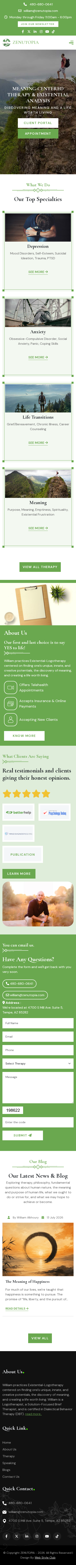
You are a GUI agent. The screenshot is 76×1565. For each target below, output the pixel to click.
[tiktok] (53, 32)
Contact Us (10, 1477)
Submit (21, 1135)
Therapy (8, 1456)
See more (36, 272)
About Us (9, 1449)
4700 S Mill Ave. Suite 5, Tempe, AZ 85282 (39, 1521)
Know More (24, 736)
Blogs (6, 1470)
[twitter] (29, 32)
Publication (23, 854)
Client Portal (38, 123)
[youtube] (47, 32)
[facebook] (23, 32)
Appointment (38, 133)
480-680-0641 (41, 4)
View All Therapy (40, 567)
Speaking (9, 1463)
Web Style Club (45, 1557)
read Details (15, 1308)
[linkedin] (35, 32)
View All (40, 1338)
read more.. (33, 1414)
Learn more (19, 874)
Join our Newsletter (38, 24)
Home (6, 1442)
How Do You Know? (22, 1281)
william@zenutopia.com (41, 11)
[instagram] (41, 32)
